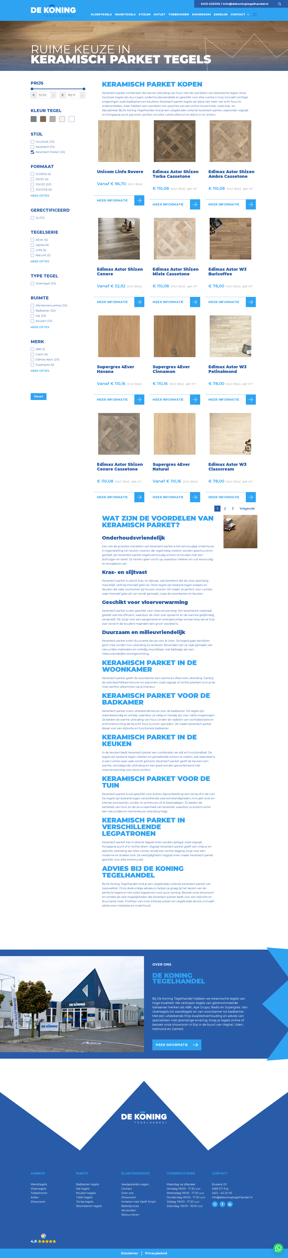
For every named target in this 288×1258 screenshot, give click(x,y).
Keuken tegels (86, 1193)
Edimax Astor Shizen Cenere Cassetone (120, 467)
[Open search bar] (279, 3)
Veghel (228, 1024)
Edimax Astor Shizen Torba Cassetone (176, 174)
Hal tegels (83, 1188)
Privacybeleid (156, 1253)
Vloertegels (101, 14)
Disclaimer (129, 1253)
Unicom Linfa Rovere (120, 171)
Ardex (35, 1197)
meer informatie (172, 1045)
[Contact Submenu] (248, 14)
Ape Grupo (201, 1007)
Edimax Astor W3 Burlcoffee (227, 271)
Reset (38, 396)
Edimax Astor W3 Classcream (227, 467)
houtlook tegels (113, 97)
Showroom (201, 14)
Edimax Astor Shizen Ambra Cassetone (231, 174)
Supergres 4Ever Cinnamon (171, 369)
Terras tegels (84, 1201)
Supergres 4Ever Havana (115, 369)
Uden (239, 1024)
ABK (188, 1007)
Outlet (159, 14)
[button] (278, 1248)
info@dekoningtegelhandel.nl (245, 4)
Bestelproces (130, 1206)
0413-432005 (210, 4)
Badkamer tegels (87, 1184)
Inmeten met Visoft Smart (138, 1201)
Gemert (177, 1029)
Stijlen (144, 14)
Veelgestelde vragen (135, 1184)
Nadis (215, 1007)
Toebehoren (178, 14)
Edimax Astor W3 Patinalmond (227, 369)
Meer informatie (112, 200)
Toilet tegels (84, 1197)
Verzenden (128, 1210)
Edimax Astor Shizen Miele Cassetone (176, 271)
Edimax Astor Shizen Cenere (120, 271)
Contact (238, 14)
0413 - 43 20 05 (222, 1193)
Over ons (127, 1193)
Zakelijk (221, 14)
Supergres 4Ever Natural (171, 467)
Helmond (159, 1029)
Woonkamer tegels (89, 1206)
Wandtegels (125, 14)
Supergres (232, 1007)
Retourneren (130, 1214)
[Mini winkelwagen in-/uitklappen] (255, 14)
